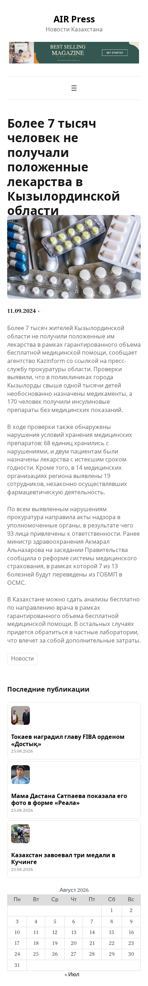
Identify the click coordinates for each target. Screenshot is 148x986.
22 (112, 943)
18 (36, 943)
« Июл (72, 974)
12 (54, 932)
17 (17, 943)
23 (131, 943)
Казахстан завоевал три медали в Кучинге (63, 859)
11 (35, 932)
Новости (22, 658)
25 (36, 954)
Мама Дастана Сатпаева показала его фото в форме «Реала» (69, 800)
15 (111, 932)
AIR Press (74, 19)
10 (17, 932)
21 (92, 943)
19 (54, 943)
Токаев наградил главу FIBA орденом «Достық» (68, 740)
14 (92, 932)
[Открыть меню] (74, 88)
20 (74, 943)
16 (131, 932)
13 (74, 932)
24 (17, 954)
